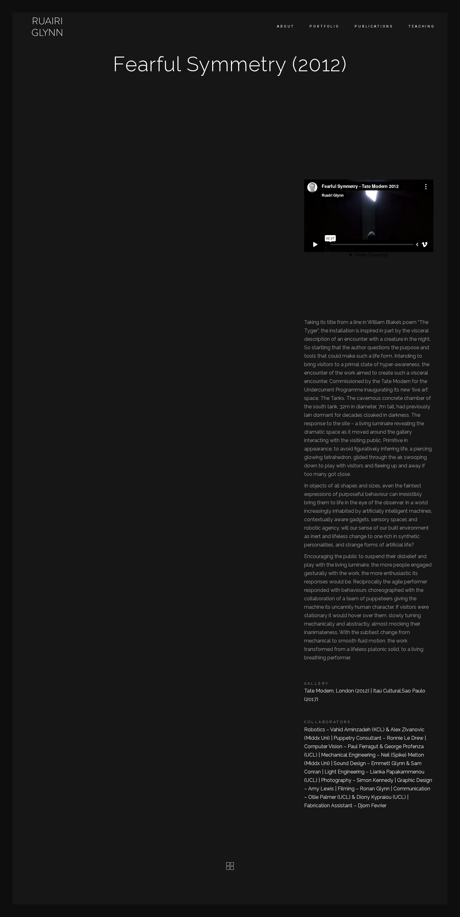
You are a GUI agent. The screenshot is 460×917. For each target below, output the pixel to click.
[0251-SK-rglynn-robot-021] (162, 433)
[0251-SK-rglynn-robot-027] (162, 622)
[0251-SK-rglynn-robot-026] (162, 273)
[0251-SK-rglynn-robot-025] (162, 525)
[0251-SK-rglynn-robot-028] (68, 716)
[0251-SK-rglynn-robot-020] (68, 434)
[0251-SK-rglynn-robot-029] (68, 345)
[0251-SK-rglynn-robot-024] (68, 525)
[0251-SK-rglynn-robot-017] (68, 175)
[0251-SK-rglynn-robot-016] (68, 622)
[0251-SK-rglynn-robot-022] (162, 174)
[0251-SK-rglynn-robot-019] (162, 344)
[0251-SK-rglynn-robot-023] (68, 273)
